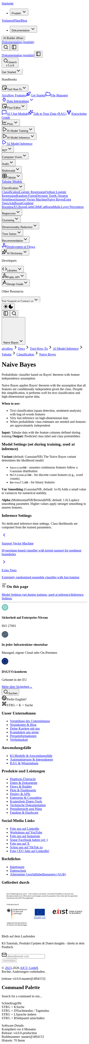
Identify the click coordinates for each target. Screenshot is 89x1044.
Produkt (16, 13)
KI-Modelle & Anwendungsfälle (31, 755)
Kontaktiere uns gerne (24, 732)
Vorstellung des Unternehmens (30, 721)
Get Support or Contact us (18, 301)
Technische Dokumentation (28, 805)
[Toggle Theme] (8, 306)
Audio (5, 163)
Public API (13, 277)
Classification (10, 188)
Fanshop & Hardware (24, 812)
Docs (21, 348)
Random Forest (26, 195)
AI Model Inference (18, 137)
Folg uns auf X (20, 843)
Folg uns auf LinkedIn (24, 828)
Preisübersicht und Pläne (26, 809)
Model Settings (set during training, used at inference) (36, 594)
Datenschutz (18, 870)
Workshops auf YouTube (26, 832)
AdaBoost (15, 203)
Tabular (11, 177)
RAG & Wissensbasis (24, 763)
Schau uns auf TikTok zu (26, 847)
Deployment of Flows (21, 247)
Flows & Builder (21, 786)
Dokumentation (21, 30)
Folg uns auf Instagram (25, 836)
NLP (4, 150)
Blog (24, 20)
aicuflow (7, 348)
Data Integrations (18, 101)
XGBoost (19, 207)
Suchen (12, 693)
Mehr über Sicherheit (17, 686)
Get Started (9, 72)
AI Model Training (17, 130)
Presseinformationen (23, 736)
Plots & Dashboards (23, 790)
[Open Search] (6, 47)
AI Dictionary (15, 253)
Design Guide (15, 284)
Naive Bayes (55, 199)
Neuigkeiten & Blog (23, 725)
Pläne (17, 20)
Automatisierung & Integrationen (31, 759)
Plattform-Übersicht (23, 779)
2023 (8, 968)
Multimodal (8, 170)
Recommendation (12, 240)
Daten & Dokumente (23, 783)
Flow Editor (13, 107)
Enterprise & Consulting (26, 797)
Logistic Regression (32, 192)
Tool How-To (14, 89)
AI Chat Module (17, 113)
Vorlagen (7, 20)
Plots (10, 124)
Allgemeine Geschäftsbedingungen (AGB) (38, 874)
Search (11, 64)
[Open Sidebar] (14, 47)
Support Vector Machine (31, 199)
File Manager (59, 95)
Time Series (9, 233)
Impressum (17, 867)
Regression (9, 213)
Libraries (12, 270)
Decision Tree (45, 195)
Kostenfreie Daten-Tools (26, 801)
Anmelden (9, 960)
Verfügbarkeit (19, 739)
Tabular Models (12, 181)
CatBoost (47, 207)
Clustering (8, 220)
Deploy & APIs (20, 794)
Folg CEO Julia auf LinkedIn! (29, 851)
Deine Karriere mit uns (25, 728)
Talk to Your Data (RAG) (49, 113)
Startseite (7, 3)
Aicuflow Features (14, 95)
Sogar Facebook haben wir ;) (29, 840)
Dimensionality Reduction (17, 227)
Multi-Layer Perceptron (68, 207)
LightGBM (33, 207)
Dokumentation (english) (18, 42)
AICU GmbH (29, 968)
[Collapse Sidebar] (38, 54)
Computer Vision (12, 157)
